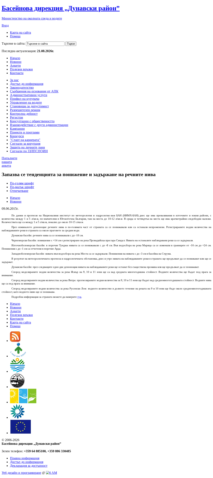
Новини (15, 62)
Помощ (15, 36)
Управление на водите (26, 102)
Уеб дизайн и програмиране (21, 472)
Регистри (16, 117)
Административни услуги (28, 95)
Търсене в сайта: (13, 43)
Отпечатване (19, 190)
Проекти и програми (25, 132)
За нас (14, 80)
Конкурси (17, 136)
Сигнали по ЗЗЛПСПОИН (29, 151)
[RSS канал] (15, 340)
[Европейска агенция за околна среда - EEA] (17, 417)
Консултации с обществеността (32, 121)
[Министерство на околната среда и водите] (17, 371)
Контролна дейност (24, 113)
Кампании (17, 128)
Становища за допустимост (29, 106)
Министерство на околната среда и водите (32, 18)
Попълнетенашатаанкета (9, 161)
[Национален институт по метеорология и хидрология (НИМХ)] (17, 387)
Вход (5, 25)
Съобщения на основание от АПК (34, 91)
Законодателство (22, 87)
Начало (15, 58)
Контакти (17, 73)
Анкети (15, 65)
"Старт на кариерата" (25, 140)
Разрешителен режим (25, 110)
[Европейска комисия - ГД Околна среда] (20, 433)
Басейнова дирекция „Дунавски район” (61, 8)
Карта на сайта (20, 32)
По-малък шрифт (22, 187)
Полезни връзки (21, 69)
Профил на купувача (24, 99)
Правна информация (24, 458)
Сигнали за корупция (25, 143)
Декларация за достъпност (28, 465)
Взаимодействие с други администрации (39, 125)
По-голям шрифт (22, 183)
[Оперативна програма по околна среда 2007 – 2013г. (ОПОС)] (23, 402)
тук (79, 296)
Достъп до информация (26, 84)
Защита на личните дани (27, 147)
